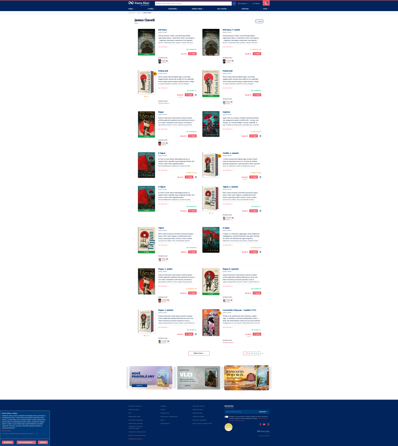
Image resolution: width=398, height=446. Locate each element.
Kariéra (163, 409)
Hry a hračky (222, 9)
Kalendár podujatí (198, 416)
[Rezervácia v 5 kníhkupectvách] (260, 136)
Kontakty (163, 406)
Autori (260, 21)
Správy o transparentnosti (137, 435)
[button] (8, 442)
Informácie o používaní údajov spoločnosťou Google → (18, 433)
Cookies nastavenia (263, 435)
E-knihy (151, 9)
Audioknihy (172, 9)
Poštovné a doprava (135, 406)
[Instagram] (268, 424)
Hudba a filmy (197, 9)
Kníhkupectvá (165, 413)
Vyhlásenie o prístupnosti (137, 432)
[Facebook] (260, 424)
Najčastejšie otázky (135, 416)
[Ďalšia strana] (262, 353)
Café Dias (245, 9)
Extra (265, 9)
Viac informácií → (7, 431)
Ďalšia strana (198, 353)
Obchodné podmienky (136, 420)
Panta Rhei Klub (198, 409)
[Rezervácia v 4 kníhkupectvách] (196, 177)
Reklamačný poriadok (136, 423)
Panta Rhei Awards (199, 406)
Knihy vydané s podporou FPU (202, 423)
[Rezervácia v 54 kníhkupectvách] (196, 95)
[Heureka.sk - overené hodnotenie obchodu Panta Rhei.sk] (228, 427)
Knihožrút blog (197, 413)
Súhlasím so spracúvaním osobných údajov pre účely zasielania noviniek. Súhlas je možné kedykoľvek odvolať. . (248, 418)
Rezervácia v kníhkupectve (169, 416)
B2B (130, 413)
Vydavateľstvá (165, 423)
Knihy (131, 9)
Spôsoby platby (134, 409)
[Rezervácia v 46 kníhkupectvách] (260, 177)
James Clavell (162, 32)
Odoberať (263, 412)
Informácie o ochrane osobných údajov (135, 427)
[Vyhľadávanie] (234, 3)
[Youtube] (264, 424)
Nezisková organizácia (200, 420)
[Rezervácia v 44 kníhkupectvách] (196, 334)
